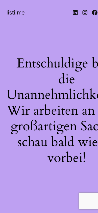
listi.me (16, 12)
